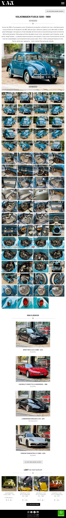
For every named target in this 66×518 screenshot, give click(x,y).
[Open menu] (62, 3)
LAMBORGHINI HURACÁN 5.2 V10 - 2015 (33, 419)
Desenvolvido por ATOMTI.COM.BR (33, 516)
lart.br (9, 477)
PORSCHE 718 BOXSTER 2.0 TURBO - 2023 (33, 453)
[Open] (9, 483)
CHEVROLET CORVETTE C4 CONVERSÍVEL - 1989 (33, 384)
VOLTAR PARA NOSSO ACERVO (55, 11)
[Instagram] (15, 489)
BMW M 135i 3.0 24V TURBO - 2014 (33, 350)
